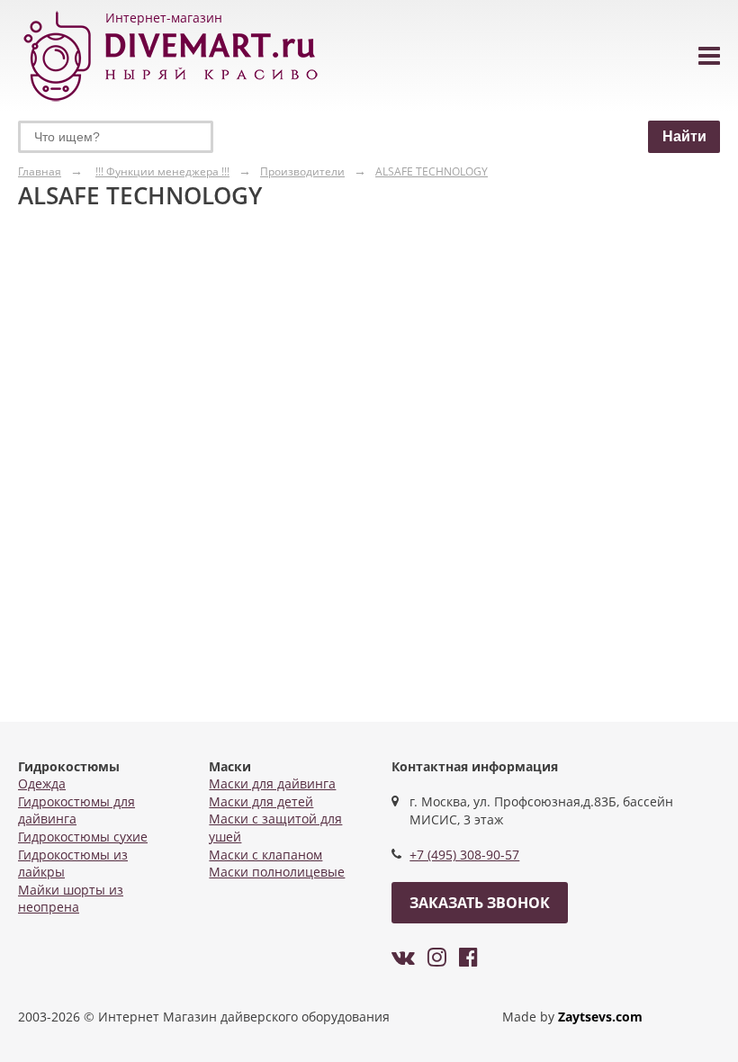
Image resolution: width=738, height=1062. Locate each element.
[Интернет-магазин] (171, 102)
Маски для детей (261, 801)
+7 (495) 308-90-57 (464, 854)
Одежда (42, 783)
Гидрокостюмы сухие (83, 836)
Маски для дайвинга (272, 783)
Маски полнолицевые (277, 871)
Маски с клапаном (265, 854)
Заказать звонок (480, 903)
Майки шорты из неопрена (70, 898)
